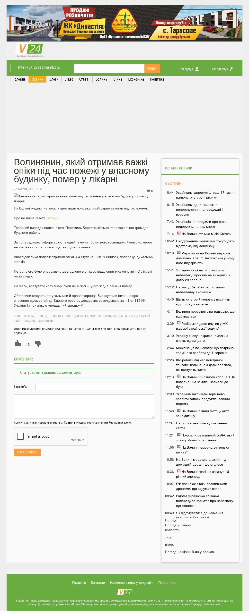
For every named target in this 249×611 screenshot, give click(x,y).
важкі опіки (45, 321)
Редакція (79, 582)
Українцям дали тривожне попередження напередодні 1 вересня (200, 209)
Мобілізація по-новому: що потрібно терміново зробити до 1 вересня (205, 350)
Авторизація (220, 69)
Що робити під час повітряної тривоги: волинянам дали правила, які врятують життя (204, 364)
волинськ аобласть (61, 316)
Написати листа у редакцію (131, 582)
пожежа (82, 316)
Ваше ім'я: (20, 387)
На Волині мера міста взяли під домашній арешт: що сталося (201, 462)
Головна (19, 79)
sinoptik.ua (190, 551)
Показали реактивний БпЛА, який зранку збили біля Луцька (205, 437)
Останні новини (178, 168)
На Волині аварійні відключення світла (201, 425)
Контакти (98, 582)
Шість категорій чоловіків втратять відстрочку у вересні (203, 301)
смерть (118, 316)
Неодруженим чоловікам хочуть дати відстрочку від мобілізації (205, 243)
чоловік (95, 316)
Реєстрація (186, 69)
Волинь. (52, 217)
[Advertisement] (124, 119)
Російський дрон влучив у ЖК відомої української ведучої (202, 326)
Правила (69, 422)
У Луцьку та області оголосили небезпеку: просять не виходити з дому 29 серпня (203, 275)
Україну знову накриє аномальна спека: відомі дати (202, 338)
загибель (130, 316)
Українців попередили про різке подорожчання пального (201, 224)
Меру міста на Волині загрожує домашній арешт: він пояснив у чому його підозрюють (205, 258)
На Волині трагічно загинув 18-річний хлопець (203, 474)
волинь (41, 316)
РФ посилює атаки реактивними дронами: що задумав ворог (201, 486)
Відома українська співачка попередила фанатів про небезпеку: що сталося (205, 500)
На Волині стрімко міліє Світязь (206, 233)
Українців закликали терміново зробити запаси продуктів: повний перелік (203, 398)
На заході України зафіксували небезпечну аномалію (200, 289)
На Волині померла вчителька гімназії (202, 449)
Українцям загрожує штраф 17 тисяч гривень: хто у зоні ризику (205, 195)
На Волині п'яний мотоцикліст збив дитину (202, 413)
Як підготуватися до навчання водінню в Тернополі (199, 515)
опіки (107, 316)
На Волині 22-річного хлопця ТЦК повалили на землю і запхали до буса (205, 381)
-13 (27, 344)
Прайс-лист (167, 582)
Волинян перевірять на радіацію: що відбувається (205, 313)
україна (29, 316)
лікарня (29, 321)
